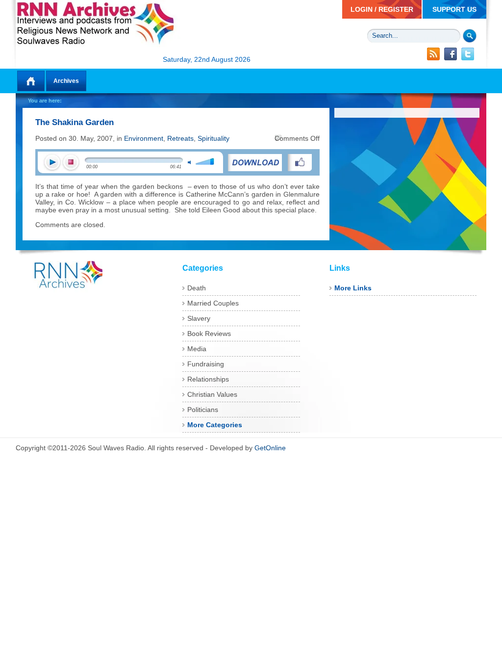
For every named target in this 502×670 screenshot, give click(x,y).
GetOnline (270, 448)
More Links (353, 288)
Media (196, 349)
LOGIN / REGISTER (382, 9)
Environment (143, 138)
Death (196, 288)
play (52, 162)
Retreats (180, 138)
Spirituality (213, 138)
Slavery (198, 318)
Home (31, 81)
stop (70, 162)
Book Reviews (209, 333)
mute (189, 162)
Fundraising (205, 364)
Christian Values (212, 394)
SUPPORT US (454, 9)
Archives (66, 80)
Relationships (208, 379)
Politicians (202, 409)
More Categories (214, 425)
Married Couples (213, 303)
